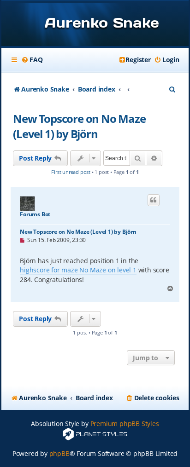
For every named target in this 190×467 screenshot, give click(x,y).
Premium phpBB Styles (124, 423)
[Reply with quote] (154, 200)
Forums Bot (35, 214)
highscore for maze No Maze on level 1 (78, 269)
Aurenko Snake (102, 22)
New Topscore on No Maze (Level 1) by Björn (79, 126)
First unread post (70, 171)
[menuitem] (31, 59)
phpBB (59, 453)
